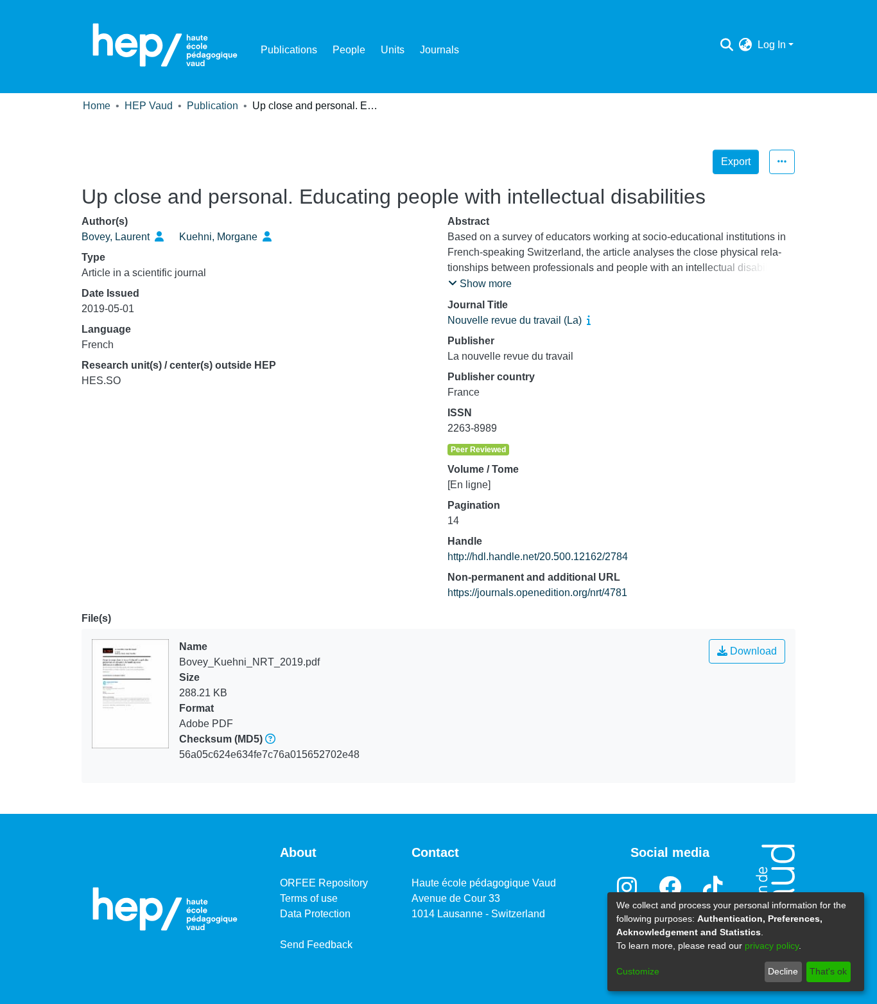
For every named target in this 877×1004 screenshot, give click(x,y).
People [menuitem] (349, 49)
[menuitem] (746, 45)
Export (736, 161)
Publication (212, 105)
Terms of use (309, 898)
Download (752, 651)
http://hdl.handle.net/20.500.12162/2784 (537, 556)
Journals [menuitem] (439, 49)
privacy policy (772, 945)
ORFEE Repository (324, 882)
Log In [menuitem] (772, 44)
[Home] (165, 45)
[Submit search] (727, 45)
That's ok (828, 971)
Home (96, 105)
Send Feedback (316, 944)
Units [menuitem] (392, 49)
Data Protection (315, 913)
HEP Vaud (149, 105)
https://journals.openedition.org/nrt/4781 (537, 592)
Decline (783, 971)
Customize (637, 971)
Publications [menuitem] (289, 49)
